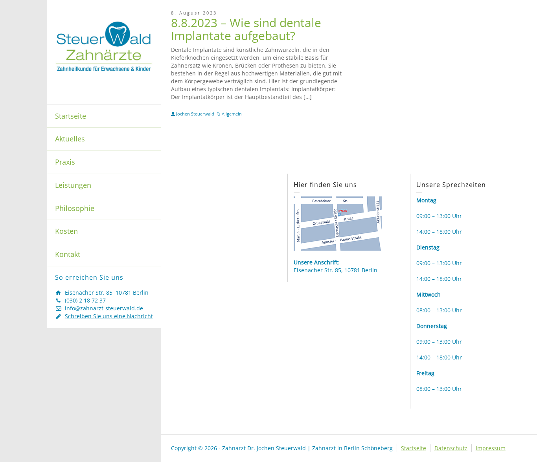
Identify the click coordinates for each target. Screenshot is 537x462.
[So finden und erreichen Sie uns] (338, 223)
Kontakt (67, 254)
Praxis (65, 162)
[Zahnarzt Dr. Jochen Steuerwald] (104, 46)
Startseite (70, 116)
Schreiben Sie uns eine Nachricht (109, 316)
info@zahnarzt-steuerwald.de (104, 308)
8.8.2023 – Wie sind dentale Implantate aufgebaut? (246, 29)
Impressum (491, 448)
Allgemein (232, 114)
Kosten (66, 231)
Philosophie (74, 208)
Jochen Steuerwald (195, 114)
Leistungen (73, 185)
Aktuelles (70, 138)
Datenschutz (450, 448)
